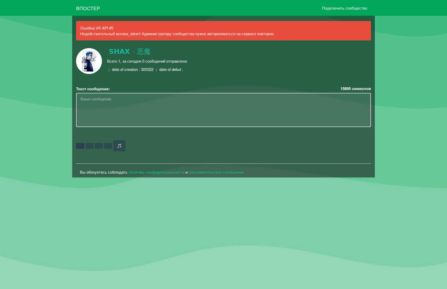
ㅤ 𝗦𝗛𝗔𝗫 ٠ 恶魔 (129, 51)
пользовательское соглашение (216, 172)
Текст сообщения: (93, 89)
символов (355, 88)
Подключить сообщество (344, 8)
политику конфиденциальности (156, 172)
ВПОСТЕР (88, 7)
